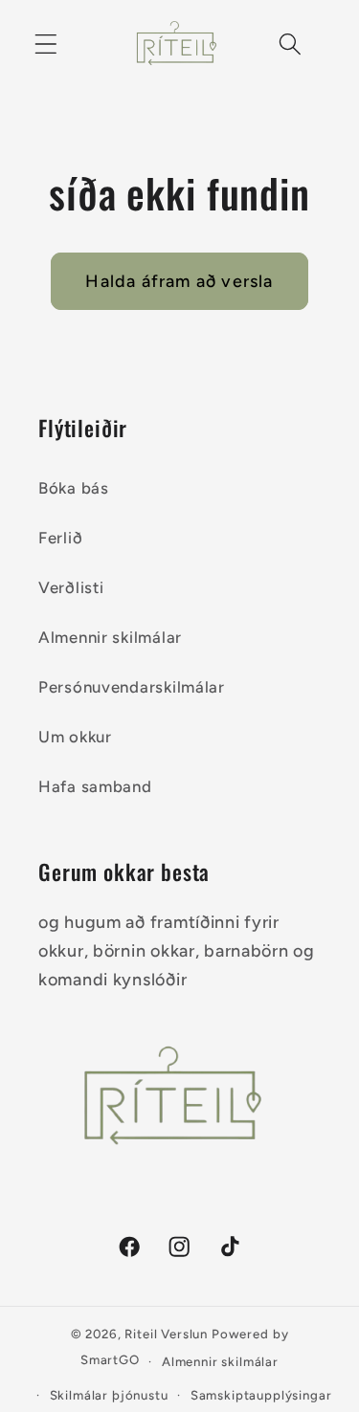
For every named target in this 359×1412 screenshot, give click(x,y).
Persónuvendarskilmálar (131, 686)
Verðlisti (70, 587)
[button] (46, 43)
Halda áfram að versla (179, 281)
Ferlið (60, 537)
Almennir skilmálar (110, 637)
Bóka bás (73, 487)
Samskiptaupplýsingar (261, 1394)
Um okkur (75, 736)
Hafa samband (95, 786)
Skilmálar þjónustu (109, 1394)
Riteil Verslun (166, 1333)
